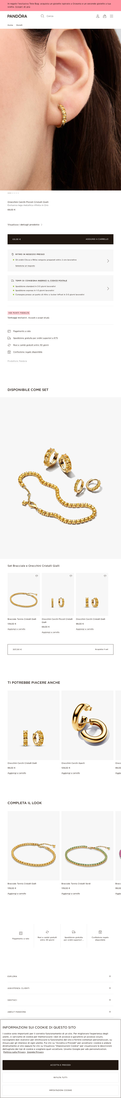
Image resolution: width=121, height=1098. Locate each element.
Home (10, 25)
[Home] (17, 16)
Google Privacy (35, 1052)
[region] (60, 1058)
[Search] (42, 16)
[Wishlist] (36, 576)
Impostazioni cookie (60, 1090)
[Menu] (111, 16)
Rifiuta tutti (60, 1077)
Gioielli (19, 25)
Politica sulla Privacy (14, 1052)
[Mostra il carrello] (104, 16)
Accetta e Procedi (60, 1065)
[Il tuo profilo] (97, 16)
